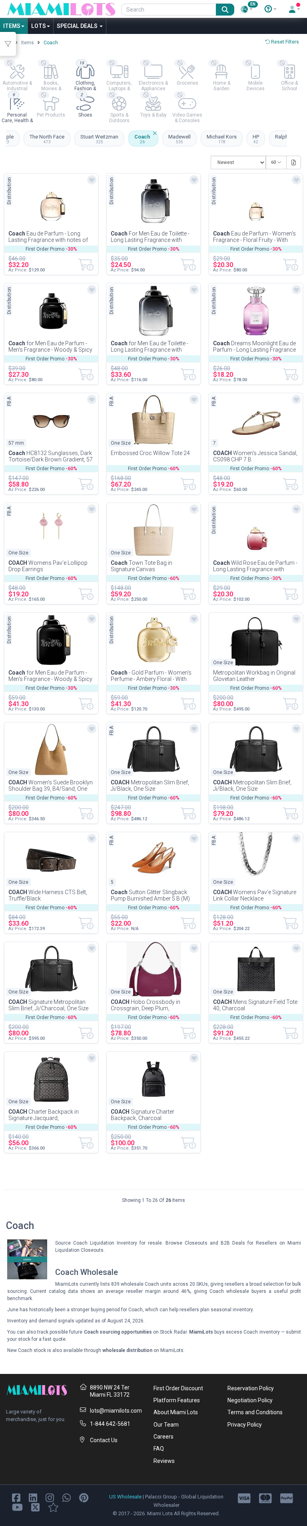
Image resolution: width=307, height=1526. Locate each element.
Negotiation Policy (250, 1400)
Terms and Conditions (255, 1412)
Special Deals (78, 26)
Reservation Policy (250, 1388)
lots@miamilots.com (116, 1410)
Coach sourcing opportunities (118, 1332)
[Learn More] (271, 9)
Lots (38, 26)
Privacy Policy (244, 1424)
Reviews (164, 1461)
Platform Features (177, 1400)
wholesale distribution (127, 1350)
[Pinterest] (83, 1497)
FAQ (159, 1448)
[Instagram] (50, 1497)
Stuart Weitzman (99, 139)
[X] (35, 1507)
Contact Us (104, 1440)
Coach (142, 139)
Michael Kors (222, 139)
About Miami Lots (176, 1412)
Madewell (179, 139)
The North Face (47, 139)
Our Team (166, 1424)
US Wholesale (125, 1497)
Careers (163, 1436)
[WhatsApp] (66, 1497)
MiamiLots (201, 1332)
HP (256, 139)
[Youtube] (17, 1507)
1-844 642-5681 (110, 1424)
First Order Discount (178, 1388)
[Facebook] (16, 1497)
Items (11, 26)
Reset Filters (284, 42)
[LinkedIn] (33, 1497)
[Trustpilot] (53, 1507)
